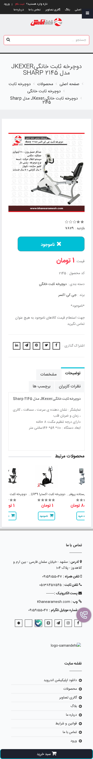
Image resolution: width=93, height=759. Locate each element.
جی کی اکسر (67, 295)
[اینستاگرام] (68, 623)
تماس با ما (34, 9)
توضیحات (73, 373)
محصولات (70, 689)
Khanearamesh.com (53, 602)
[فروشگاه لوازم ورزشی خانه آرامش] (46, 22)
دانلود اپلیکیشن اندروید (60, 680)
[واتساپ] (28, 623)
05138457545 (50, 585)
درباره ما (19, 9)
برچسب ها (41, 386)
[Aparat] (48, 623)
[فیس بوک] (78, 623)
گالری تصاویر (52, 9)
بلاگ (67, 9)
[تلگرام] (58, 623)
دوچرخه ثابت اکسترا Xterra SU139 (42, 494)
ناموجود (48, 245)
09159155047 (52, 577)
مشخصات (48, 374)
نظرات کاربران (70, 386)
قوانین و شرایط (66, 724)
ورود (73, 741)
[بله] (38, 623)
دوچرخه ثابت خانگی (53, 284)
